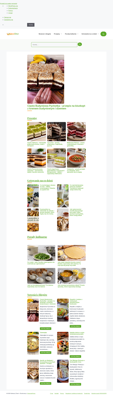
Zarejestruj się (8, 20)
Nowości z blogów (45, 34)
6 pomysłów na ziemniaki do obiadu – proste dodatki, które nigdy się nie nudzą (47, 211)
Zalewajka (43, 332)
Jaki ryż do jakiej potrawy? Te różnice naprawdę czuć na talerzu (40, 286)
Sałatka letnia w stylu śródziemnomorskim (77, 333)
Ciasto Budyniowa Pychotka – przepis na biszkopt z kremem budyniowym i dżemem (56, 107)
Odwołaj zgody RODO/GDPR (98, 393)
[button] (103, 34)
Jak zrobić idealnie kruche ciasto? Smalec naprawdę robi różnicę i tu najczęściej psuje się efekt (69, 263)
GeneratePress (31, 393)
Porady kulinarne (70, 34)
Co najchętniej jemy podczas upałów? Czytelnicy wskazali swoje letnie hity (76, 187)
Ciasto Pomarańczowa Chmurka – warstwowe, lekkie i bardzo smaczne (35, 170)
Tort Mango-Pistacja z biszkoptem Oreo (77, 361)
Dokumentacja (13, 8)
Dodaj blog (87, 393)
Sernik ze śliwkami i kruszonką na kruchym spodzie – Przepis (47, 362)
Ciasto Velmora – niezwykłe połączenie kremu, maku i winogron (36, 144)
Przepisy (57, 34)
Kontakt (57, 393)
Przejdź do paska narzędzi (8, 3)
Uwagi (10, 13)
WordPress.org (13, 6)
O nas (51, 393)
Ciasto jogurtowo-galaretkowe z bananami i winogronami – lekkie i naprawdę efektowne (56, 171)
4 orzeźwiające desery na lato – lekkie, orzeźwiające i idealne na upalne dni (47, 187)
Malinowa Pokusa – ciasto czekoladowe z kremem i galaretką (76, 144)
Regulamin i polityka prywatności (74, 393)
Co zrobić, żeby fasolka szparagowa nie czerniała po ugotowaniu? (41, 263)
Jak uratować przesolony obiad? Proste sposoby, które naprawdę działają (71, 286)
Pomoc (10, 10)
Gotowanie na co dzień (89, 34)
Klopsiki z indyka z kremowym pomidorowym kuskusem (76, 302)
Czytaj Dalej (45, 328)
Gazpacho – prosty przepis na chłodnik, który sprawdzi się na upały (76, 170)
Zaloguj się (7, 17)
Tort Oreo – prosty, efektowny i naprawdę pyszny (54, 144)
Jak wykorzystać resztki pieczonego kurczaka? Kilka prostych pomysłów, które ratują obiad (76, 212)
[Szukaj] (80, 44)
